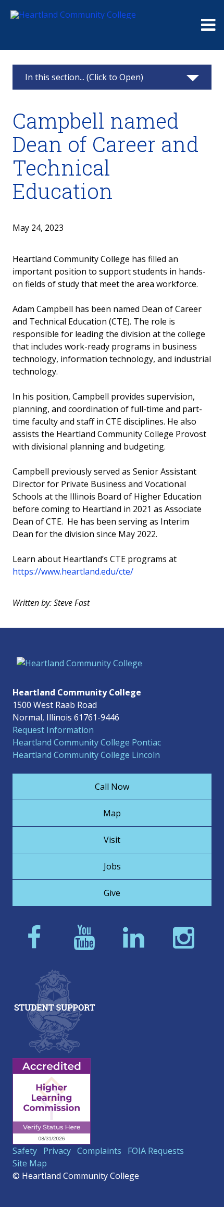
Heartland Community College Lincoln (86, 755)
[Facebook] (37, 937)
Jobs (112, 866)
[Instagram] (187, 937)
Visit (112, 839)
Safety (25, 1150)
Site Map (30, 1163)
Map (112, 813)
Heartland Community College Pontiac (87, 742)
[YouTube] (87, 937)
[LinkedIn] (137, 937)
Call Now (112, 786)
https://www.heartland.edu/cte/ (73, 571)
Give (112, 893)
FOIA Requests (156, 1150)
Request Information (53, 730)
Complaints (99, 1150)
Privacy (57, 1150)
